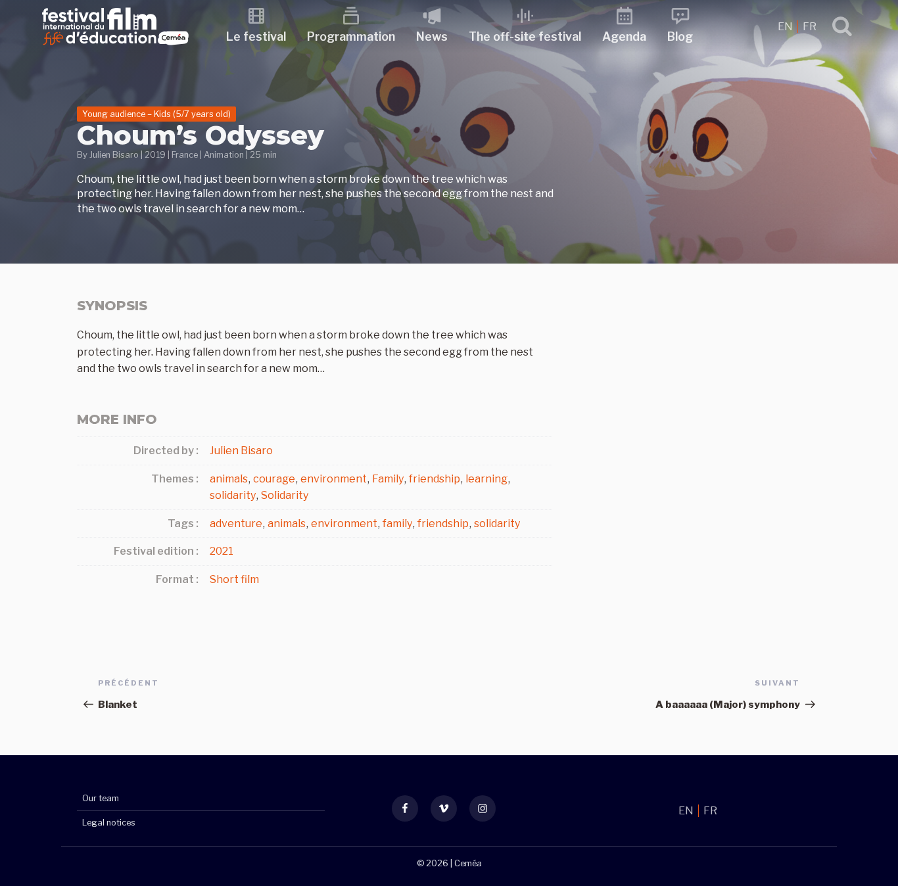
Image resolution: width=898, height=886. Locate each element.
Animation (224, 155)
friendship (434, 479)
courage (274, 479)
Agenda (624, 36)
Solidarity (284, 495)
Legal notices (108, 823)
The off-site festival (525, 36)
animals (229, 479)
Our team (100, 798)
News (432, 36)
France (185, 155)
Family (388, 479)
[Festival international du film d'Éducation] (115, 49)
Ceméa (468, 863)
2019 (155, 155)
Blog (680, 36)
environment (333, 479)
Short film (234, 579)
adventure (236, 523)
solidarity (233, 495)
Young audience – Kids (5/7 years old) (156, 114)
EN (786, 26)
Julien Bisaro (114, 155)
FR (809, 26)
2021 (221, 551)
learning (486, 479)
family (397, 523)
